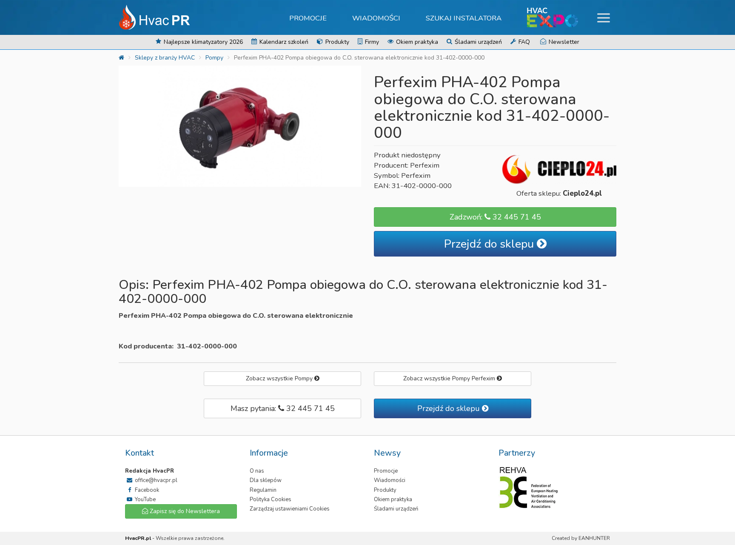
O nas (257, 471)
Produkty (336, 42)
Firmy (371, 42)
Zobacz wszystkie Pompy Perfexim (450, 378)
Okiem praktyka (416, 42)
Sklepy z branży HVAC (165, 58)
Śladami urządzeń (477, 42)
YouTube (145, 499)
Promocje (308, 18)
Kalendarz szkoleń (283, 42)
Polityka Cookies (270, 499)
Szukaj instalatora (463, 18)
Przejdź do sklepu (490, 244)
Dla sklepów (266, 480)
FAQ (523, 42)
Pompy (214, 58)
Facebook (146, 490)
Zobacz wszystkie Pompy (280, 378)
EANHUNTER (594, 538)
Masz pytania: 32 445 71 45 (283, 408)
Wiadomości (376, 18)
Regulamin (263, 490)
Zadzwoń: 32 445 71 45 (495, 217)
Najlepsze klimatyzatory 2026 (202, 42)
